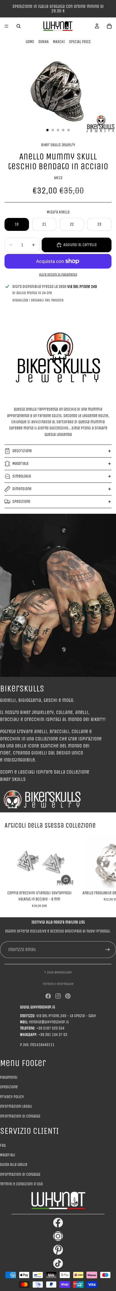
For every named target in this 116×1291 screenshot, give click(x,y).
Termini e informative (58, 984)
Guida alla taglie (13, 1164)
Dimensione (22, 488)
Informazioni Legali (16, 1106)
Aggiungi (70, 879)
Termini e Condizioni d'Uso (21, 1184)
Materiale (20, 463)
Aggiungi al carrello (80, 244)
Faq (3, 1145)
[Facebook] (48, 996)
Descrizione (22, 451)
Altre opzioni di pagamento (58, 274)
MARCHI (59, 41)
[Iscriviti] (107, 950)
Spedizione (21, 501)
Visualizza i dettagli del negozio (38, 300)
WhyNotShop (63, 972)
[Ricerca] (18, 26)
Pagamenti (8, 1077)
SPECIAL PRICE (80, 41)
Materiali (7, 1155)
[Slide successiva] (105, 872)
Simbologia (21, 476)
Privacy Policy (12, 1096)
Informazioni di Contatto (20, 1174)
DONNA (43, 41)
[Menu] (6, 26)
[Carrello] (109, 26)
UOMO (30, 41)
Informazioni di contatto (20, 1116)
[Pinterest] (67, 996)
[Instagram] (58, 996)
